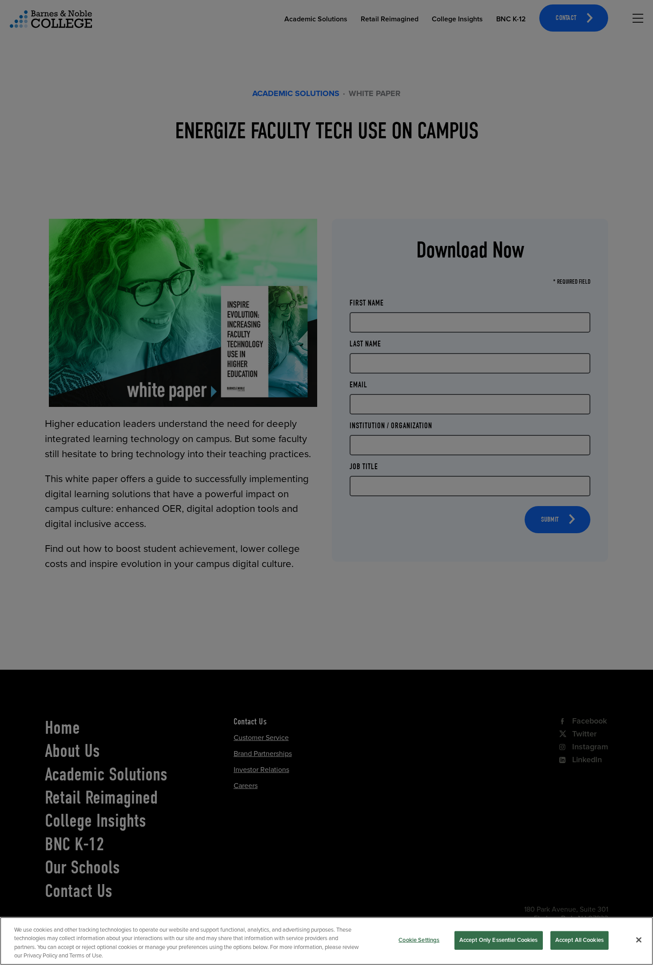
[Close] (639, 939)
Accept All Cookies (579, 940)
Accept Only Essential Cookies (498, 940)
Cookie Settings (418, 940)
